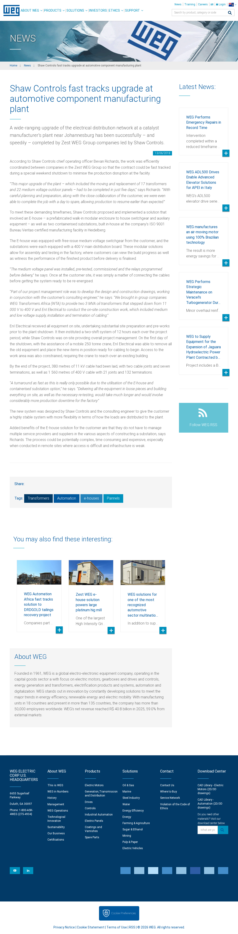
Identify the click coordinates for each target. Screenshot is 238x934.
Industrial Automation (99, 814)
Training (189, 4)
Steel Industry (131, 797)
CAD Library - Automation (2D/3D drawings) (210, 803)
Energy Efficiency (133, 810)
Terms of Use (116, 927)
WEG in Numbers (58, 791)
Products (52, 10)
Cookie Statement (90, 927)
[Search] (230, 13)
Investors (98, 10)
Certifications (55, 839)
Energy (126, 817)
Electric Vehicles (132, 848)
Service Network (170, 797)
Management (55, 804)
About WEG (30, 10)
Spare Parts (92, 837)
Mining (126, 835)
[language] (232, 4)
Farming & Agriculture (136, 823)
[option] (39, 592)
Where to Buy (168, 791)
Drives (89, 802)
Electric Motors (94, 785)
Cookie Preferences (123, 913)
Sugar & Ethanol (132, 829)
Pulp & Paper (130, 842)
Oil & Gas (128, 785)
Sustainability (56, 827)
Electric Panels (94, 820)
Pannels (113, 498)
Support (132, 10)
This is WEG (55, 785)
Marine (126, 791)
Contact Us (167, 785)
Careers (203, 4)
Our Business (56, 833)
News (178, 4)
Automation (66, 498)
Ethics (114, 10)
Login (222, 4)
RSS (132, 927)
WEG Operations (57, 810)
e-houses (91, 498)
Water (126, 804)
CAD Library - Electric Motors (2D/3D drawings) (210, 789)
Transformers (38, 498)
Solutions (75, 10)
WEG (10, 10)
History (51, 797)
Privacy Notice (64, 927)
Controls (90, 808)
